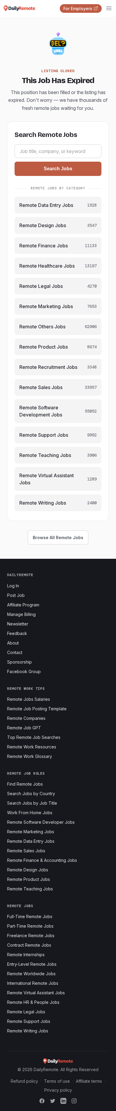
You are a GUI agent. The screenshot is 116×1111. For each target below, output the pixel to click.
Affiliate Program (23, 604)
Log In (13, 585)
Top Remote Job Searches (33, 737)
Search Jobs (58, 168)
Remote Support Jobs (28, 1021)
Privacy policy (58, 1090)
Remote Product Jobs (28, 879)
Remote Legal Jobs (26, 1011)
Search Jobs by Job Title (32, 803)
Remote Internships (26, 954)
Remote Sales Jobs (26, 850)
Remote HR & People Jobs (33, 1002)
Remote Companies (26, 718)
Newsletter (17, 623)
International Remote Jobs (32, 983)
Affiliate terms (89, 1081)
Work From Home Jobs (29, 812)
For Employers (77, 8)
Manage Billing (21, 614)
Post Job (16, 595)
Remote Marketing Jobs (30, 831)
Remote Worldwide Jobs (31, 973)
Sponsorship (19, 661)
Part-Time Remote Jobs (30, 926)
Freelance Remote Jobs (30, 935)
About (13, 642)
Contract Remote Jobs (29, 945)
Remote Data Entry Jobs (30, 841)
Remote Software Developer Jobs (41, 822)
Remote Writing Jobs (27, 1030)
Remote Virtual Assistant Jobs (36, 992)
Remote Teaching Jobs (30, 888)
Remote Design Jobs (27, 869)
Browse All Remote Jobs (58, 537)
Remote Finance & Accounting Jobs (42, 860)
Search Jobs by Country (31, 793)
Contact (14, 652)
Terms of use (57, 1081)
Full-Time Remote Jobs (29, 916)
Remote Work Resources (31, 746)
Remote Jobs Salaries (28, 699)
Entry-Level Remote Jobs (32, 964)
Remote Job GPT (24, 727)
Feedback (17, 633)
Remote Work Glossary (29, 756)
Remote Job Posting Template (37, 708)
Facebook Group (24, 671)
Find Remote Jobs (25, 784)
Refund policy (24, 1081)
